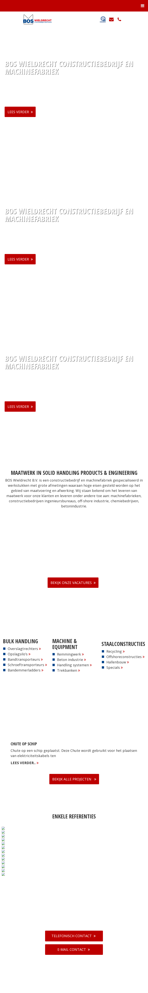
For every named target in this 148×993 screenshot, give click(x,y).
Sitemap (96, 989)
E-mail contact (71, 949)
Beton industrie (70, 659)
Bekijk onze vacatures (71, 582)
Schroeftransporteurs (26, 664)
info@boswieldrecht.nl (76, 923)
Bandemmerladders (24, 670)
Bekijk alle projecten (72, 779)
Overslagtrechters (23, 648)
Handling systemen (73, 665)
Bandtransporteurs (24, 659)
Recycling (114, 651)
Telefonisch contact (71, 936)
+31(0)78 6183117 (76, 919)
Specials (113, 667)
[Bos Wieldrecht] (36, 19)
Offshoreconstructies (124, 656)
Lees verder (18, 112)
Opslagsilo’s (18, 654)
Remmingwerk (69, 654)
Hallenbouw (116, 662)
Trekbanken (67, 670)
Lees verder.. (24, 762)
